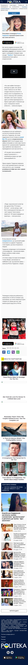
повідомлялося (7, 241)
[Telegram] (8, 352)
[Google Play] (20, 657)
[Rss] (8, 652)
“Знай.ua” (10, 55)
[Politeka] (14, 2)
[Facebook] (3, 352)
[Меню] (26, 2)
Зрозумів (14, 13)
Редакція (3, 636)
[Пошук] (2, 2)
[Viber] (13, 352)
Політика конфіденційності (8, 634)
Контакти (3, 642)
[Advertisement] (14, 187)
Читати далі (14, 611)
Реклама (3, 639)
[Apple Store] (8, 657)
